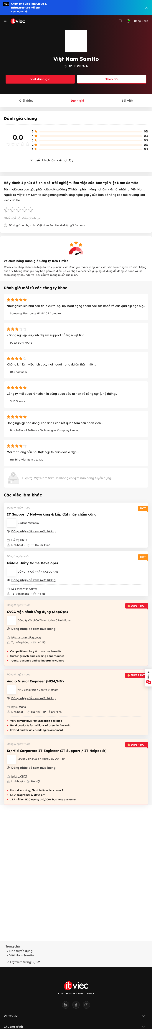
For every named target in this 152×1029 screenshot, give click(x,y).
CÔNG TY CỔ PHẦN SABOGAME (38, 571)
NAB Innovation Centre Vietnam (38, 689)
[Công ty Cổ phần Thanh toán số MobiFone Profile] (11, 620)
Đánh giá (77, 100)
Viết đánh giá (40, 79)
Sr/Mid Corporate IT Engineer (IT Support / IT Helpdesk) (57, 751)
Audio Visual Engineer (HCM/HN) (35, 681)
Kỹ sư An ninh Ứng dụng (26, 637)
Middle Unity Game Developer (32, 563)
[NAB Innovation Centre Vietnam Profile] (11, 689)
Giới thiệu (26, 100)
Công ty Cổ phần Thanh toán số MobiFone (44, 620)
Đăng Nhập (141, 21)
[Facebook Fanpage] (77, 1006)
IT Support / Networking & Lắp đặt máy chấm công (52, 514)
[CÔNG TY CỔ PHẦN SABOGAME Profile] (11, 571)
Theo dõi (111, 79)
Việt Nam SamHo (21, 955)
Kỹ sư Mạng (18, 707)
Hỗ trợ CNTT (19, 540)
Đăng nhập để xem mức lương (33, 531)
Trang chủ (13, 946)
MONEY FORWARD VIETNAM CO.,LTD (41, 759)
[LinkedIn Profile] (67, 1006)
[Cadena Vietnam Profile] (11, 523)
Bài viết (127, 100)
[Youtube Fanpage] (86, 1006)
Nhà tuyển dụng (20, 951)
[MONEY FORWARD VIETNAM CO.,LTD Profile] (11, 759)
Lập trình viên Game (24, 588)
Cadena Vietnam (28, 523)
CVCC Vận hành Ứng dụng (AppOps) (37, 612)
